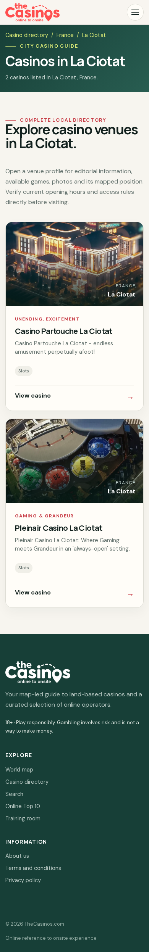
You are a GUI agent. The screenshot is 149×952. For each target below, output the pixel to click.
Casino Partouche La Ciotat (63, 330)
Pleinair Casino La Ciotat (58, 527)
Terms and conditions (33, 868)
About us (17, 856)
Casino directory (26, 35)
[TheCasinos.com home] (32, 12)
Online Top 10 (22, 806)
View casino (74, 396)
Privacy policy (23, 880)
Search (14, 794)
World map (19, 769)
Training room (22, 818)
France (65, 35)
